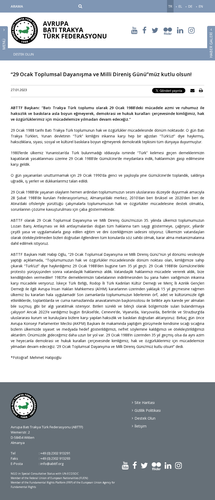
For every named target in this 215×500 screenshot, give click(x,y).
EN (201, 6)
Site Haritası (145, 402)
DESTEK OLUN (23, 54)
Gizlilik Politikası (148, 410)
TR (170, 6)
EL (180, 6)
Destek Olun (145, 418)
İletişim (141, 426)
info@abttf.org (51, 463)
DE (190, 6)
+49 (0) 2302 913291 (55, 453)
